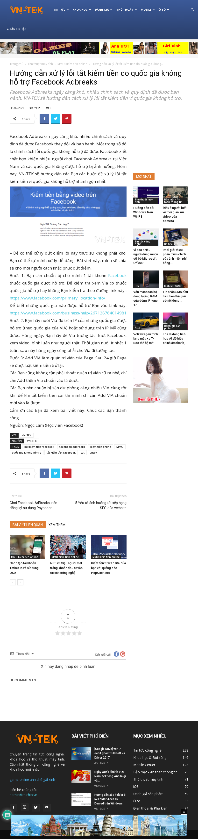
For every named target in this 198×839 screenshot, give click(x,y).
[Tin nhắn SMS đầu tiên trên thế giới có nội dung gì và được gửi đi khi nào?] (176, 279)
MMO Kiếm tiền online (72, 64)
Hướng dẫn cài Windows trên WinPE (143, 212)
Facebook (117, 275)
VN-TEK (26, 435)
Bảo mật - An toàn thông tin (173, 201)
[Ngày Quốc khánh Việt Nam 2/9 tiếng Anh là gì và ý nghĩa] (81, 776)
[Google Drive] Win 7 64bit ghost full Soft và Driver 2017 (109, 753)
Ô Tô (162, 9)
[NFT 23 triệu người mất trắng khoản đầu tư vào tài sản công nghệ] (68, 547)
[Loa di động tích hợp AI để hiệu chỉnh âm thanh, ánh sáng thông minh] (176, 321)
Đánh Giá (102, 9)
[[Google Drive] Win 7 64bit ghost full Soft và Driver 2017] (81, 753)
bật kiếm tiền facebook (39, 446)
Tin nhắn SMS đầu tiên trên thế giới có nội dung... (175, 296)
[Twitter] (36, 807)
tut (83, 452)
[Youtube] (47, 807)
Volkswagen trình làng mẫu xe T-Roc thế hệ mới (145, 338)
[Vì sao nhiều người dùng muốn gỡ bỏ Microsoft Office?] (146, 237)
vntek (93, 452)
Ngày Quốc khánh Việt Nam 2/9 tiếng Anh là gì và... (110, 776)
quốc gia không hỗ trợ (26, 452)
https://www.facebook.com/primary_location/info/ (57, 298)
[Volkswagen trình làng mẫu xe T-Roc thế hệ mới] (146, 321)
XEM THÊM (57, 525)
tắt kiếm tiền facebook (61, 452)
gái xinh (49, 779)
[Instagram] (24, 807)
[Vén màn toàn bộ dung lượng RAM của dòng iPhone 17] (146, 279)
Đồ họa (168, 244)
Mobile (146, 9)
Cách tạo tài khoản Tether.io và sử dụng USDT (24, 568)
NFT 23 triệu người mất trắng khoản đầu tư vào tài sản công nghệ (66, 568)
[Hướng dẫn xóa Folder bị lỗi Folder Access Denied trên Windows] (81, 799)
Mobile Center (172, 286)
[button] (192, 9)
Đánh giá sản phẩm (172, 327)
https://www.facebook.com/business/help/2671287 (68, 313)
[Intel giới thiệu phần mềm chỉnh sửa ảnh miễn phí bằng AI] (176, 237)
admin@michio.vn (23, 794)
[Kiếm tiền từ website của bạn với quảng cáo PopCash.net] (109, 547)
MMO (119, 446)
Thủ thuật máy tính (40, 64)
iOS (137, 286)
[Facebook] (13, 807)
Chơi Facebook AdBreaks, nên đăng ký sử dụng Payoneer (33, 505)
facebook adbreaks (72, 446)
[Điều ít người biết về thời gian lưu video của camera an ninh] (176, 195)
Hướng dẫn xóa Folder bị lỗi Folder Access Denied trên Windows (110, 799)
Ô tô (137, 328)
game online (19, 779)
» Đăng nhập (16, 29)
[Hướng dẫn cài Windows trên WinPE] (146, 195)
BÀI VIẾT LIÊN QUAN (28, 525)
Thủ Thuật (124, 9)
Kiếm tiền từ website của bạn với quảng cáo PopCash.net (108, 568)
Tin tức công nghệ (142, 243)
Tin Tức (59, 9)
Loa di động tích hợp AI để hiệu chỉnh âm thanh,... (175, 338)
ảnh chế (36, 779)
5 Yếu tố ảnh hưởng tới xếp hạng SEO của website (101, 505)
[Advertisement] (161, 138)
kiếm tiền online (100, 446)
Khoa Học (80, 9)
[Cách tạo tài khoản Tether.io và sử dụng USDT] (27, 547)
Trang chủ (16, 64)
